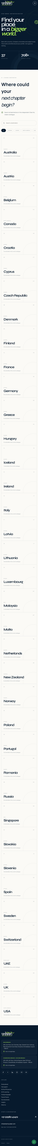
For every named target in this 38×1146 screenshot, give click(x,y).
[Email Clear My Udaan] (21, 1072)
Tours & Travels (5, 1097)
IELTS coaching (5, 1092)
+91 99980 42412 (9, 1116)
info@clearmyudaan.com (8, 1124)
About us (3, 1105)
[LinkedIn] (12, 1072)
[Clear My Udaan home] (7, 3)
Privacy (3, 1143)
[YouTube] (26, 1072)
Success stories (5, 1099)
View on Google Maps (10, 1051)
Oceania (10, 130)
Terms (8, 1143)
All (3, 130)
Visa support (4, 1087)
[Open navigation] (35, 3)
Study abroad (4, 1084)
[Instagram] (17, 1072)
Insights (3, 1102)
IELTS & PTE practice (6, 1089)
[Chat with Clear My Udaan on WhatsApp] (34, 1142)
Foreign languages (6, 1094)
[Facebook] (3, 1072)
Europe (17, 130)
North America (26, 130)
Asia (35, 130)
